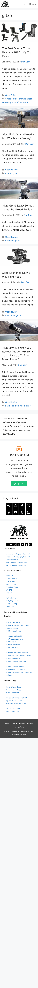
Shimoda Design (11, 579)
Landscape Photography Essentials (18, 557)
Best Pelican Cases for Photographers (19, 656)
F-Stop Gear (10, 607)
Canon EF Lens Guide (13, 690)
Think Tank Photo (12, 587)
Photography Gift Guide (14, 636)
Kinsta (32, 732)
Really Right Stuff (10, 102)
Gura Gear (9, 576)
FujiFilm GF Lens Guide (14, 701)
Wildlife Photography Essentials (17, 563)
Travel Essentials (12, 560)
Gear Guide (10, 95)
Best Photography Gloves (15, 666)
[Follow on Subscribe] (29, 512)
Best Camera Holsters (13, 658)
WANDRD (9, 590)
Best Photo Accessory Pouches (17, 653)
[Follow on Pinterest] (9, 512)
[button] (24, 4)
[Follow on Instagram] (15, 506)
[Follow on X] (29, 506)
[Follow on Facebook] (22, 506)
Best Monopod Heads (13, 631)
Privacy (8, 723)
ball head (9, 240)
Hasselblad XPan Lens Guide (16, 704)
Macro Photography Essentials (16, 565)
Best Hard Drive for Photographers (18, 625)
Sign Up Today (19, 483)
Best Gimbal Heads (12, 642)
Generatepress (20, 734)
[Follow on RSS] (22, 512)
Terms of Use (19, 727)
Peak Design (10, 581)
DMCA (15, 723)
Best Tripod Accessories (14, 639)
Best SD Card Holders (13, 622)
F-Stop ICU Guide (12, 628)
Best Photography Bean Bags (16, 661)
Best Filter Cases (12, 648)
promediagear (25, 99)
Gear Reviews (11, 169)
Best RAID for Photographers (16, 669)
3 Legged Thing (11, 604)
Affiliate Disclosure (26, 723)
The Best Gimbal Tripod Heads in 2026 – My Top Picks (17, 52)
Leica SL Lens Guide (13, 709)
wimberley (25, 102)
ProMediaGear (11, 598)
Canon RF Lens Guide (13, 687)
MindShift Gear (11, 584)
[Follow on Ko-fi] (9, 506)
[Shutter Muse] (5, 4)
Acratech (9, 593)
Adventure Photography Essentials (18, 554)
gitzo (15, 99)
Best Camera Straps (13, 645)
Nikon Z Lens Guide (13, 693)
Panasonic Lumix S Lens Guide (17, 698)
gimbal (8, 99)
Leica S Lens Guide (12, 712)
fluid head (10, 315)
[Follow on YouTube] (15, 512)
